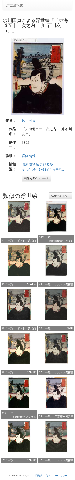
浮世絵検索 (14, 4)
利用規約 (37, 475)
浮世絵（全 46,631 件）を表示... (43, 169)
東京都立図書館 (64, 416)
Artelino (31, 284)
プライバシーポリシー (55, 475)
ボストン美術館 (26, 240)
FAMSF (31, 372)
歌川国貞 (29, 120)
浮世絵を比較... (60, 196)
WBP (70, 328)
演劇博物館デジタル (37, 164)
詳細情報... (30, 155)
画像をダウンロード (36, 178)
